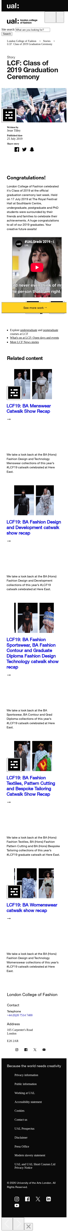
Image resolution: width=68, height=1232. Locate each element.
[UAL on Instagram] (17, 1199)
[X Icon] (35, 1050)
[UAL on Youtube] (17, 1205)
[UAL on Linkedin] (48, 1199)
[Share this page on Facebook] (17, 149)
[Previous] (7, 1223)
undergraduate (28, 330)
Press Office (22, 1146)
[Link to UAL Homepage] (13, 5)
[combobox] (32, 30)
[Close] (28, 1226)
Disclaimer (21, 1137)
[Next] (18, 1223)
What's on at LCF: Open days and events (34, 337)
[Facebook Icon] (26, 1050)
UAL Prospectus (24, 1128)
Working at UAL (25, 1093)
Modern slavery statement (30, 1155)
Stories (46, 41)
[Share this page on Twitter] (24, 149)
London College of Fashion (21, 41)
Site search (8, 29)
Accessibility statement (28, 1102)
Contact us (21, 1119)
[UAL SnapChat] (32, 149)
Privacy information (26, 1075)
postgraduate (50, 330)
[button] (50, 17)
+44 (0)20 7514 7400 (19, 1015)
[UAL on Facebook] (27, 1199)
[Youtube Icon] (44, 1050)
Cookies (19, 1110)
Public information (26, 1084)
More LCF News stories (24, 342)
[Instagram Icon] (17, 1050)
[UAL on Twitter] (38, 1199)
